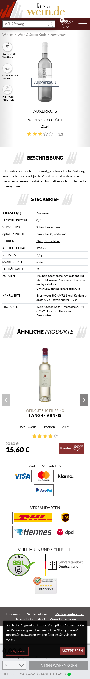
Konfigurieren (17, 651)
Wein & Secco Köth (32, 35)
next (84, 400)
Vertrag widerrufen (69, 614)
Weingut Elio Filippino (45, 410)
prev (6, 400)
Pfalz (39, 241)
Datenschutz (23, 619)
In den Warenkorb (58, 665)
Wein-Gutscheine (63, 619)
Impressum (14, 614)
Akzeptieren (72, 650)
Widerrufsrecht (39, 614)
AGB (41, 619)
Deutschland (52, 241)
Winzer (7, 35)
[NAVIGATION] (83, 24)
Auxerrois (42, 213)
